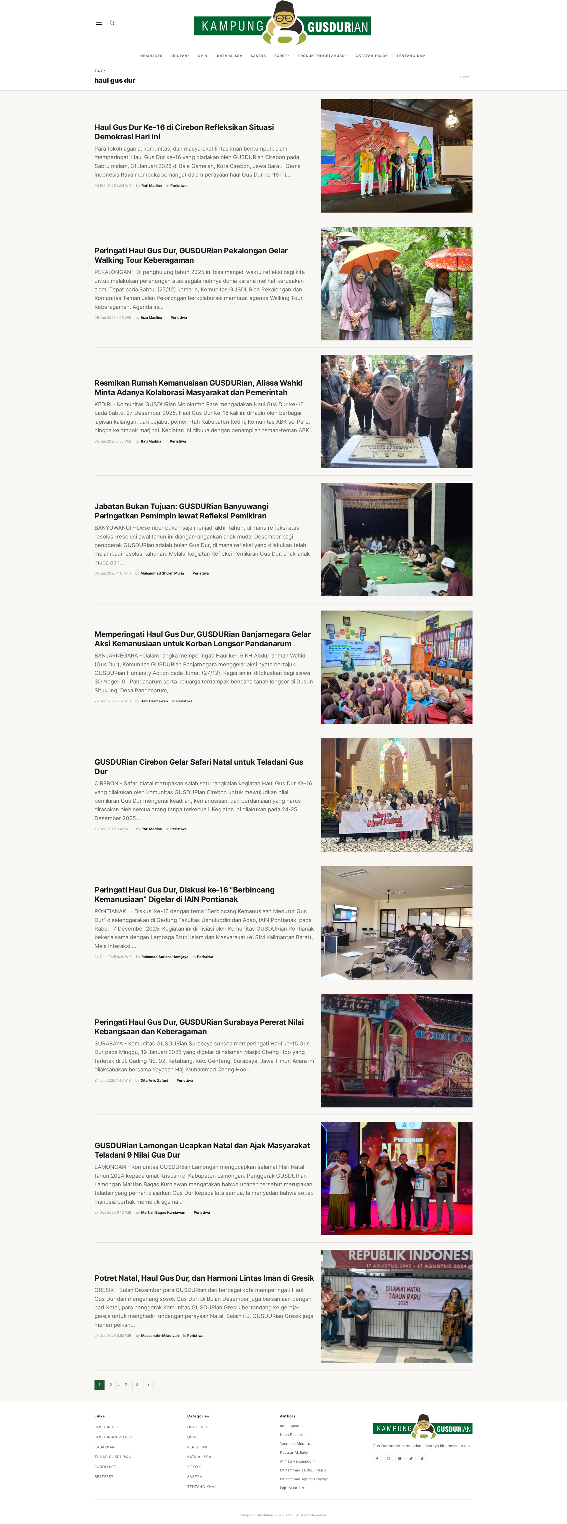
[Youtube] (400, 1458)
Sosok (194, 1467)
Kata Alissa (229, 56)
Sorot (281, 56)
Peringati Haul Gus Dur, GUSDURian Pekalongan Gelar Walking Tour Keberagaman (191, 255)
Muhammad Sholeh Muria (162, 573)
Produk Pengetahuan (321, 56)
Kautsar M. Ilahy (294, 1452)
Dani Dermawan (154, 701)
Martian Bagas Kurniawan (163, 1212)
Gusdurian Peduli (113, 1437)
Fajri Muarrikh (292, 1488)
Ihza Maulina (151, 317)
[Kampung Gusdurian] (282, 22)
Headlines (151, 56)
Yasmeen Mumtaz (295, 1443)
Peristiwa (178, 185)
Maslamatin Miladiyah (160, 1335)
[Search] (111, 22)
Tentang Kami (411, 56)
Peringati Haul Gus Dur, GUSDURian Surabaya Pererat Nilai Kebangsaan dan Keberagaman (199, 1026)
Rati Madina (151, 185)
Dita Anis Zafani (154, 1080)
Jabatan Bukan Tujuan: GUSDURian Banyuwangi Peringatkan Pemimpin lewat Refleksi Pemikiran (181, 511)
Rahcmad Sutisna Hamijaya (164, 956)
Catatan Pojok (372, 56)
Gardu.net (105, 1467)
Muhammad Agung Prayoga (304, 1479)
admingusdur (291, 1426)
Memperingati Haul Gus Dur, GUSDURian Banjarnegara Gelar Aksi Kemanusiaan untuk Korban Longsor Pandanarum (202, 638)
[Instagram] (388, 1458)
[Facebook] (377, 1458)
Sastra (258, 56)
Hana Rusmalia (293, 1434)
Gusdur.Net (106, 1427)
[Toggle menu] (99, 23)
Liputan (179, 56)
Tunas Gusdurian (113, 1457)
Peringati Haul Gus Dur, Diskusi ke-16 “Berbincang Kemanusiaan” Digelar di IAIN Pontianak (184, 894)
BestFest (104, 1476)
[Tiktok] (422, 1458)
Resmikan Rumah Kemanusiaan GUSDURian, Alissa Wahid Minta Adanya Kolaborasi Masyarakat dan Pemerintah (198, 387)
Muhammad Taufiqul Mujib (303, 1470)
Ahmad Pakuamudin (297, 1461)
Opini (203, 56)
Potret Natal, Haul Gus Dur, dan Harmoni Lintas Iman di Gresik (204, 1277)
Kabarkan (104, 1447)
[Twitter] (411, 1458)
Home (465, 77)
